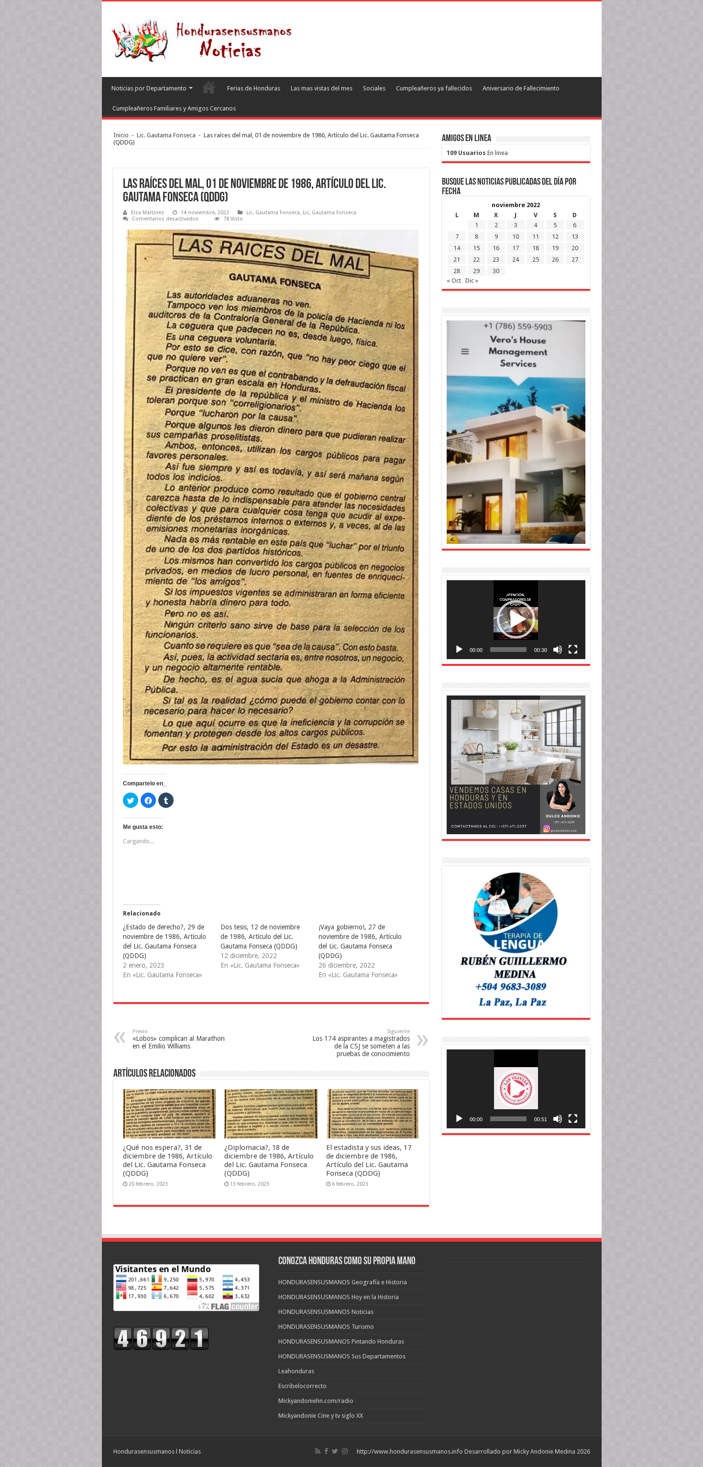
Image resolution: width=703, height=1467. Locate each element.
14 (456, 248)
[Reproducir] (459, 649)
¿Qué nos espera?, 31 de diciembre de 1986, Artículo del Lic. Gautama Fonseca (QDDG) (167, 1160)
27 (574, 259)
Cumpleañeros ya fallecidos (434, 88)
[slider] (508, 649)
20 (574, 248)
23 (496, 259)
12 (555, 236)
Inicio (121, 135)
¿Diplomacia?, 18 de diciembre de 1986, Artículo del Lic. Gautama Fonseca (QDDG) (269, 1160)
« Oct (454, 280)
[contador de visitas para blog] (161, 1337)
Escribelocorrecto (302, 1386)
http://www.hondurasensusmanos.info (410, 1451)
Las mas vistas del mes (321, 88)
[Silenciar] (557, 649)
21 (456, 259)
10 (515, 236)
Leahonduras (296, 1371)
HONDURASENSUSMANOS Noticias (325, 1311)
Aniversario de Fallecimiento (521, 88)
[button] (516, 619)
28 (456, 271)
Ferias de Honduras (253, 88)
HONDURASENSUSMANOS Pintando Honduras (341, 1341)
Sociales (374, 88)
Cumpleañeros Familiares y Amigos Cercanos (174, 108)
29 (476, 271)
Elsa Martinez (147, 213)
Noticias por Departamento (149, 88)
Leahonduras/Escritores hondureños (209, 87)
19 (555, 248)
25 (535, 259)
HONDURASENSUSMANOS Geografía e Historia (342, 1282)
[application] (516, 619)
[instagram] (345, 1451)
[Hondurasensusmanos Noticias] (204, 37)
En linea (477, 152)
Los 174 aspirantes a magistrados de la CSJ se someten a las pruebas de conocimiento (361, 1043)
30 (496, 271)
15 (476, 248)
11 (535, 236)
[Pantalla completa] (573, 649)
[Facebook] (326, 1451)
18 (535, 248)
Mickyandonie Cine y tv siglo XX (320, 1415)
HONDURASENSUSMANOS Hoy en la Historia (338, 1297)
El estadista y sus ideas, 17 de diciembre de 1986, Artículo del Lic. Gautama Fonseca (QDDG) (368, 1160)
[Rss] (317, 1451)
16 (496, 248)
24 (515, 259)
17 (515, 248)
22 (476, 259)
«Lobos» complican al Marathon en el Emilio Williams (178, 1039)
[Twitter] (335, 1451)
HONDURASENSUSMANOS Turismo (326, 1326)
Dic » (471, 280)
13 (574, 236)
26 (555, 259)
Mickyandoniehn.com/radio (315, 1400)
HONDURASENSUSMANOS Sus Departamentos (342, 1356)
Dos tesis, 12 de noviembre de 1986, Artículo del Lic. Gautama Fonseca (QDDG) (260, 936)
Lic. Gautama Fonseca (166, 135)
